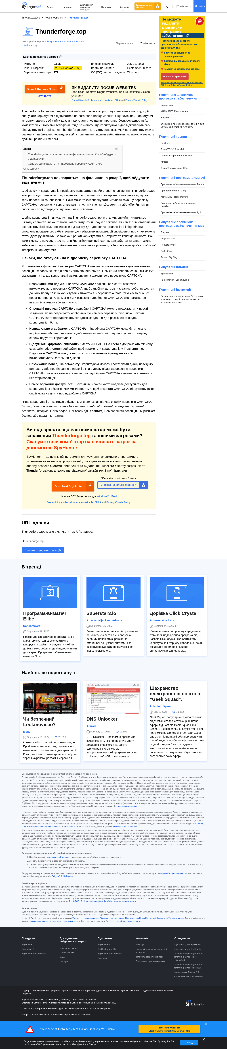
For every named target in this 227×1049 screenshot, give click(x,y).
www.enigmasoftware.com (58, 857)
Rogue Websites (53, 17)
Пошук (166, 6)
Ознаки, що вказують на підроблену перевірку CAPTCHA (65, 163)
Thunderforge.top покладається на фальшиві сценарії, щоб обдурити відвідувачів (72, 156)
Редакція (140, 944)
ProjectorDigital (168, 238)
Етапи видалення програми (46, 990)
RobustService (168, 244)
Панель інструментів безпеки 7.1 (178, 155)
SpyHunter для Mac (107, 949)
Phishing (156, 706)
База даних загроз (69, 948)
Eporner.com (167, 105)
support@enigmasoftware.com (173, 873)
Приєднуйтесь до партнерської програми (151, 951)
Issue (26, 731)
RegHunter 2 (28, 949)
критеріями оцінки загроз (68, 921)
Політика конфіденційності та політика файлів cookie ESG (188, 966)
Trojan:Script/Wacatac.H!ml (174, 168)
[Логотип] (31, 6)
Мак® (114, 496)
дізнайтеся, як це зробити (125, 826)
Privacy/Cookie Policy (136, 100)
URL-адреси (31, 168)
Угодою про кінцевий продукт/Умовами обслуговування (98, 918)
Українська (182, 6)
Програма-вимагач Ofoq (173, 190)
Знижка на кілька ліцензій (118, 484)
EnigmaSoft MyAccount (62, 876)
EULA (117, 100)
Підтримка (106, 7)
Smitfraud (165, 143)
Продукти (67, 7)
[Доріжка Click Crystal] (177, 592)
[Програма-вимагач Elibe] (50, 592)
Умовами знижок (176, 918)
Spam (167, 706)
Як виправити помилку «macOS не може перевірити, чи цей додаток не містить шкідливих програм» (182, 299)
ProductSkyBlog (169, 257)
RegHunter (103, 958)
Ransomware (31, 626)
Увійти (202, 6)
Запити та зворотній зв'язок (149, 957)
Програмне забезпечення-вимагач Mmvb (182, 184)
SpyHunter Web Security (34, 953)
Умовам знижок (129, 901)
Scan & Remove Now (41, 89)
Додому (51, 7)
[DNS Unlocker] (113, 698)
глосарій (64, 961)
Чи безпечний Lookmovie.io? (175, 279)
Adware (70, 41)
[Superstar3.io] (113, 592)
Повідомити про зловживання (150, 961)
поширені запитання (127, 806)
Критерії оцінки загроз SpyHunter (79, 990)
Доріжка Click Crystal (174, 613)
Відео (62, 957)
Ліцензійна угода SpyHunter (187, 944)
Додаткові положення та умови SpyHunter (118, 990)
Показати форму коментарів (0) (43, 550)
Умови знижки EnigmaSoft (186, 972)
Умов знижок (69, 826)
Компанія (124, 7)
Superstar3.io (101, 613)
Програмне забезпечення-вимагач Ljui (181, 212)
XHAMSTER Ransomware (174, 111)
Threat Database (31, 17)
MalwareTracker (67, 952)
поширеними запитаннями (41, 921)
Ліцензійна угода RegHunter (188, 949)
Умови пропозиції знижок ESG (189, 976)
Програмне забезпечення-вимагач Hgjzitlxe (179, 204)
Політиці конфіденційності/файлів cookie (99, 901)
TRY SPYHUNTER (169, 1029)
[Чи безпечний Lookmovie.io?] (50, 698)
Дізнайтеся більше (86, 1044)
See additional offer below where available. (92, 100)
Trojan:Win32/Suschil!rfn (173, 149)
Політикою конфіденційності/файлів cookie (145, 918)
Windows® (103, 496)
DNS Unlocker (102, 718)
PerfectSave (167, 251)
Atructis (164, 161)
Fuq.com (165, 117)
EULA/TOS (198, 824)
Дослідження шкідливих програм (86, 7)
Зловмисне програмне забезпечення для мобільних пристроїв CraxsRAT (182, 125)
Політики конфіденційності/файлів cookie (41, 826)
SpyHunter (27, 944)
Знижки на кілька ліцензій (144, 6)
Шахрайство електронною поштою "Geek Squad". (175, 694)
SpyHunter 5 (104, 944)
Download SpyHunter (69, 486)
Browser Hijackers (98, 620)
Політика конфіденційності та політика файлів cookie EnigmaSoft (188, 956)
